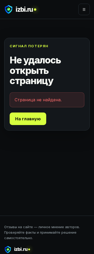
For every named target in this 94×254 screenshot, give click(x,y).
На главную (28, 118)
